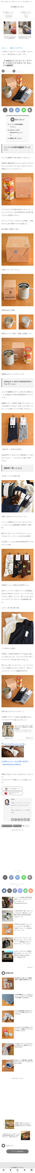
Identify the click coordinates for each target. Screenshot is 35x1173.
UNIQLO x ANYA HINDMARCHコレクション (16, 132)
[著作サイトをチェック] (12, 819)
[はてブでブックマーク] (17, 110)
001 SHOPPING (8, 826)
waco (13, 799)
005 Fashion (18, 826)
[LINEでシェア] (23, 110)
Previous (1, 31)
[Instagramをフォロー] (21, 819)
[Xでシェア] (5, 110)
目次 (17, 120)
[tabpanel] (10, 30)
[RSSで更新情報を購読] (28, 819)
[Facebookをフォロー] (18, 819)
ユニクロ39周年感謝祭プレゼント (16, 126)
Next (34, 31)
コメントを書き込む (17, 1151)
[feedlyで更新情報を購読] (25, 819)
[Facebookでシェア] (11, 110)
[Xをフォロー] (15, 819)
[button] (30, 110)
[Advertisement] (17, 849)
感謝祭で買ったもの (15, 138)
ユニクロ (26, 826)
